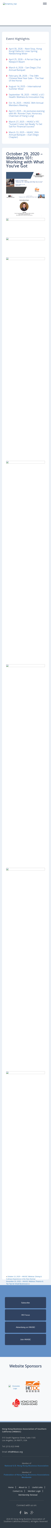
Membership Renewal (27, 1495)
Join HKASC (25, 1339)
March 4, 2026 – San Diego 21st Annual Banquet (25, 68)
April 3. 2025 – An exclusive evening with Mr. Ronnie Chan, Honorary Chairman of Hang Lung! (27, 113)
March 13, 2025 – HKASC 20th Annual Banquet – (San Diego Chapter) (24, 134)
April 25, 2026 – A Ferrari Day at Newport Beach (25, 60)
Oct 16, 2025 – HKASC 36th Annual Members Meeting (26, 104)
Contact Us (18, 1491)
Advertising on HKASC (25, 1327)
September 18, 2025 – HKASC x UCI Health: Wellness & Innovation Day (26, 95)
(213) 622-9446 (12, 1446)
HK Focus (25, 1315)
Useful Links (37, 1487)
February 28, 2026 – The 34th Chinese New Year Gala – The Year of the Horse (26, 78)
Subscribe (25, 1303)
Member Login (34, 1491)
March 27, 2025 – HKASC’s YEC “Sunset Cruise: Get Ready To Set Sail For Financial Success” (25, 124)
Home (11, 1487)
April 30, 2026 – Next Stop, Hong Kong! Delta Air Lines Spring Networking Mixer (25, 51)
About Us (23, 1487)
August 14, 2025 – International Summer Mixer (25, 87)
